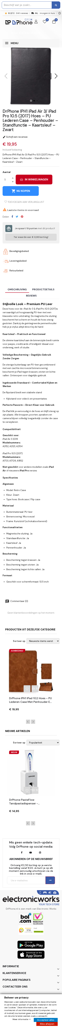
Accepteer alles (45, 1019)
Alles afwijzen (47, 1023)
